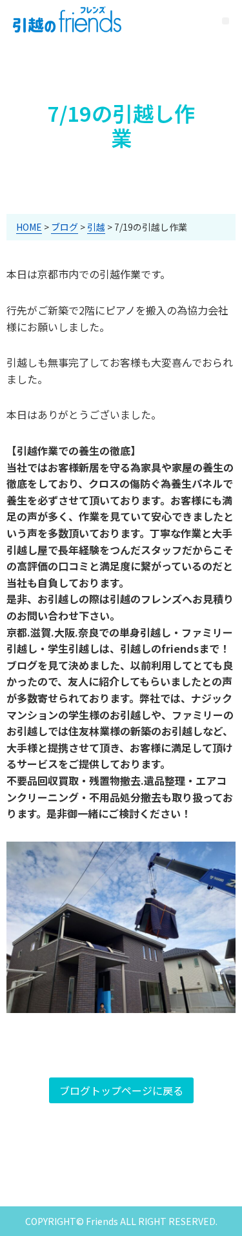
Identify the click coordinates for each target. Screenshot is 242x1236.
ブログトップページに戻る (121, 1090)
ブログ (64, 226)
